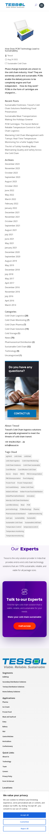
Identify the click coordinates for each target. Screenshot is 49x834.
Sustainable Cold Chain (17, 63)
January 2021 (11, 247)
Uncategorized (12, 355)
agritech (9, 456)
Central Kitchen (8, 736)
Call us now (24, 626)
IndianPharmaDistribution (15, 496)
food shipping (28, 478)
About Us (6, 757)
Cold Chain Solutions (15, 329)
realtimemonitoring (35, 514)
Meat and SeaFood (9, 717)
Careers (5, 771)
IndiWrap (6, 677)
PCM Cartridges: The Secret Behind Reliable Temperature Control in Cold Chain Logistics (22, 127)
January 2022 (11, 208)
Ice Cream (6, 707)
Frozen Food (10, 483)
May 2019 (9, 265)
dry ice (8, 474)
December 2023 (12, 164)
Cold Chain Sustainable (31, 465)
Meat (22, 505)
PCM (28, 505)
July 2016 (9, 296)
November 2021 (12, 216)
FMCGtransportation (13, 478)
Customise (24, 822)
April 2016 (9, 300)
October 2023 (11, 172)
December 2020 (12, 252)
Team (5, 766)
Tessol (10, 55)
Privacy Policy (7, 776)
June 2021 (9, 238)
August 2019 (11, 261)
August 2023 (11, 181)
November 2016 (12, 291)
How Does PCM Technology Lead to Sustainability (22, 49)
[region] (24, 812)
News (7, 337)
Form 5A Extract (8, 781)
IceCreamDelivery (12, 487)
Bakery (5, 727)
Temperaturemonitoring (14, 536)
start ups (9, 518)
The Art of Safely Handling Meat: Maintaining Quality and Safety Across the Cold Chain (23, 150)
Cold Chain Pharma (14, 324)
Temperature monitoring (15, 531)
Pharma (36, 509)
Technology (10, 351)
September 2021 (12, 225)
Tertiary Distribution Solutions (13, 687)
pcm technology (11, 509)
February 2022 (11, 203)
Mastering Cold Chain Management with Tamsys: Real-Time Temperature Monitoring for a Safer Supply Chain (24, 138)
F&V (4, 731)
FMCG (22, 474)
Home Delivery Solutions (11, 692)
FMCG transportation (34, 474)
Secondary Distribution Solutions (14, 682)
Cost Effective (11, 469)
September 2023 (12, 177)
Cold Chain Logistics (14, 315)
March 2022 (10, 199)
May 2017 (9, 278)
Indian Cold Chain (27, 487)
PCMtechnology (25, 509)
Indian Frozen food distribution (31, 492)
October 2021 (11, 221)
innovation (30, 496)
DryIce (15, 474)
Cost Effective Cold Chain (27, 469)
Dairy (4, 722)
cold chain (18, 456)
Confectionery (8, 746)
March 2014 (10, 305)
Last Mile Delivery (12, 505)
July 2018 (9, 274)
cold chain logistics (13, 461)
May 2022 (9, 194)
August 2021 (11, 230)
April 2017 (9, 283)
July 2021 (9, 234)
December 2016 (12, 287)
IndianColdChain (12, 492)
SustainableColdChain (33, 522)
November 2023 (12, 168)
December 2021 (12, 212)
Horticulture (7, 741)
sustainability (19, 518)
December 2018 (12, 269)
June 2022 (9, 190)
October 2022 (11, 186)
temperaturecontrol (31, 527)
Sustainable (31, 518)
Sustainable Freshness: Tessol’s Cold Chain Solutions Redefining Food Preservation (22, 108)
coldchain (27, 456)
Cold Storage (11, 333)
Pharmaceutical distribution (16, 514)
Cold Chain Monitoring (15, 320)
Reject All (24, 828)
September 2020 (12, 256)
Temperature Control (13, 527)
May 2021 (9, 243)
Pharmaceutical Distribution (18, 342)
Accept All (24, 815)
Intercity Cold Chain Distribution (17, 500)
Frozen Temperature (24, 483)
